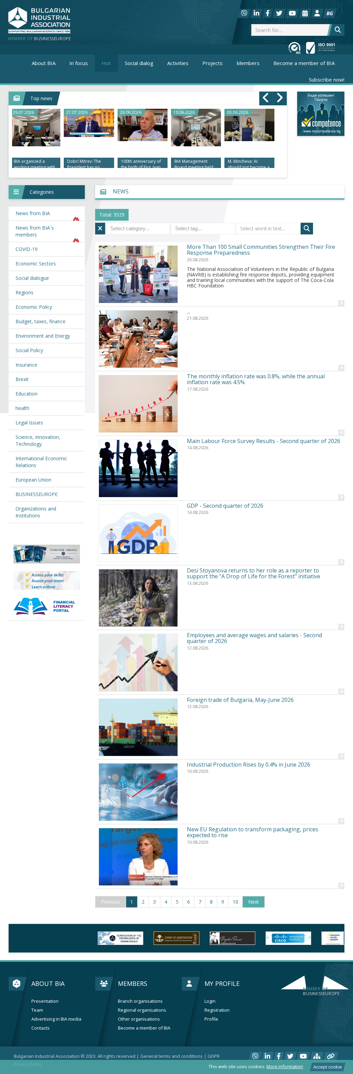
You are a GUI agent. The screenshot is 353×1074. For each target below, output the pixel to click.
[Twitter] (279, 13)
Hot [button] (106, 63)
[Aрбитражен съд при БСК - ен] (92, 938)
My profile (222, 983)
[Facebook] (267, 13)
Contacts (40, 1028)
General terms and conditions (171, 1056)
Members (132, 983)
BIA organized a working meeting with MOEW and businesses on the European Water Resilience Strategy (34, 164)
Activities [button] (178, 63)
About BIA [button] (44, 63)
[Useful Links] (330, 1056)
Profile (211, 1019)
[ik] (148, 938)
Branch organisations (140, 1001)
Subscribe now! (326, 79)
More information (284, 1066)
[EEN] (260, 938)
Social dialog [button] (139, 63)
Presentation (45, 1001)
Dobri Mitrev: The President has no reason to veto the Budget (85, 164)
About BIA (47, 983)
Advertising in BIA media (56, 1019)
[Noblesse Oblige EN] (46, 554)
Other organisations (139, 1019)
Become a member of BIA (304, 63)
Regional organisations (142, 1010)
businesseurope (321, 991)
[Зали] (305, 13)
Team (37, 1010)
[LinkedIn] (256, 13)
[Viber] (244, 13)
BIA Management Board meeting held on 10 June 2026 (193, 164)
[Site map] (317, 1056)
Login (209, 1001)
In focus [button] (78, 63)
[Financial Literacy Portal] (46, 606)
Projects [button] (212, 63)
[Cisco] (204, 938)
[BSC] (36, 938)
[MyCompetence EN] (46, 580)
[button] (47, 192)
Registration (217, 1010)
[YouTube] (292, 13)
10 (235, 901)
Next (253, 901)
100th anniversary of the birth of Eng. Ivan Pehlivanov (141, 164)
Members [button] (248, 63)
